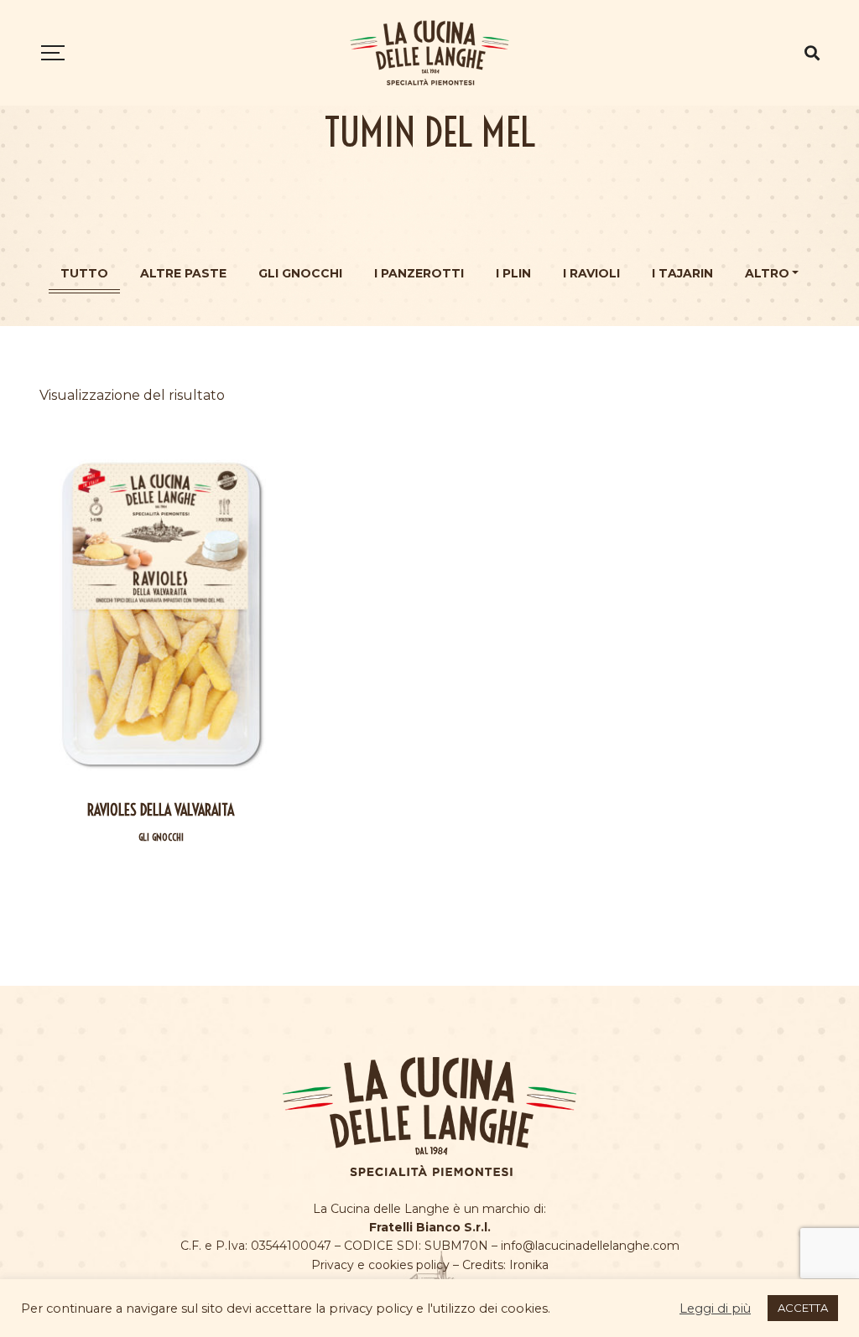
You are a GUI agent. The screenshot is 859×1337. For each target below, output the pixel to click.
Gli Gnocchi (300, 273)
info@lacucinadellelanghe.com (590, 1245)
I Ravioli (591, 273)
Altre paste (183, 273)
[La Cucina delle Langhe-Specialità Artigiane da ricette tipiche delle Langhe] (429, 53)
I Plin (513, 273)
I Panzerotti (419, 273)
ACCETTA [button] (803, 1307)
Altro (767, 273)
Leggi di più (715, 1308)
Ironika (529, 1264)
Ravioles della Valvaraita (160, 810)
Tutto (84, 273)
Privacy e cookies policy (380, 1264)
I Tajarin (682, 273)
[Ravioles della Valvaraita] (161, 614)
